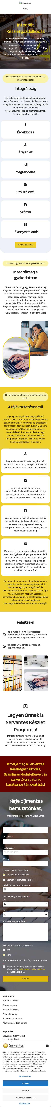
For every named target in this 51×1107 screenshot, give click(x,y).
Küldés (25, 978)
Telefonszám (9, 848)
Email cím (8, 837)
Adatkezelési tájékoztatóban (32, 969)
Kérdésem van (10, 1005)
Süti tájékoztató (24, 1103)
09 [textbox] (5, 904)
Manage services (25, 1076)
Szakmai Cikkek (11, 1009)
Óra (4, 900)
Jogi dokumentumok (12, 1018)
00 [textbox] (5, 915)
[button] (47, 1046)
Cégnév (6, 859)
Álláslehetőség (10, 1014)
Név (5, 825)
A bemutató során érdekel (15, 921)
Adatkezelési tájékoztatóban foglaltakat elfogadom (25, 962)
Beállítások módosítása (26, 1098)
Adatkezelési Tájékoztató (15, 1023)
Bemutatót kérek (11, 1000)
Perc (5, 910)
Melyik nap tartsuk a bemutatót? (17, 885)
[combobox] (25, 904)
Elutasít (25, 1090)
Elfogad (25, 1083)
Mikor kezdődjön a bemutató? (16, 896)
